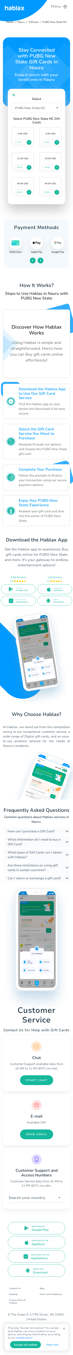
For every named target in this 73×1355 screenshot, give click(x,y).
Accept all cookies (25, 1345)
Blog (42, 1288)
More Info (52, 1345)
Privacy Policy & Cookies (17, 1301)
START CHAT (36, 1080)
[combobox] (36, 1198)
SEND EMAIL (36, 1134)
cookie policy (24, 1338)
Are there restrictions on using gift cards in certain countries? (33, 867)
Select (36, 99)
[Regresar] (14, 95)
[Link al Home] (14, 6)
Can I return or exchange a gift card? (34, 878)
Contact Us (14, 1288)
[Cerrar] (64, 1328)
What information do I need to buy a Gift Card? (34, 841)
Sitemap (13, 1294)
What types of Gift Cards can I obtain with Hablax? (35, 854)
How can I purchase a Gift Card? (31, 831)
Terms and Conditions (51, 1294)
